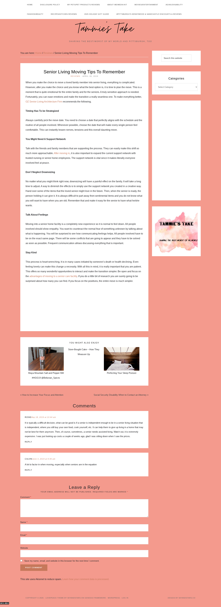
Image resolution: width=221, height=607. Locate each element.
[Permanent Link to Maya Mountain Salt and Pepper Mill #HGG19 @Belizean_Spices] (46, 349)
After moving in (62, 153)
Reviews (75, 76)
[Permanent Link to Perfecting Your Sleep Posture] (121, 349)
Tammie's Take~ (110, 29)
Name (23, 522)
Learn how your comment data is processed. (85, 579)
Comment (25, 497)
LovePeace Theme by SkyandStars (63, 598)
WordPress (114, 598)
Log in (125, 598)
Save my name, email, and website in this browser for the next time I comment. (61, 561)
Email (23, 535)
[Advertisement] (84, 309)
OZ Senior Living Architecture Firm (44, 101)
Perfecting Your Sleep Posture (121, 373)
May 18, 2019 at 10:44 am (43, 417)
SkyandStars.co (187, 598)
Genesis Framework (95, 598)
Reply (28, 442)
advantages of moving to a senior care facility (53, 276)
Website (24, 548)
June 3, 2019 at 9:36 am (43, 459)
